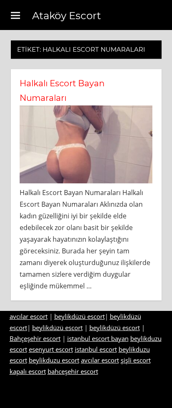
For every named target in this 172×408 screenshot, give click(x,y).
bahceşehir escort (73, 371)
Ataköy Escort (66, 16)
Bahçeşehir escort (35, 338)
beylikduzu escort (54, 360)
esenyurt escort (51, 349)
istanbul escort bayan (98, 338)
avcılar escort (29, 316)
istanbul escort (96, 349)
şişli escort (136, 360)
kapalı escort (28, 371)
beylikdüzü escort (79, 316)
